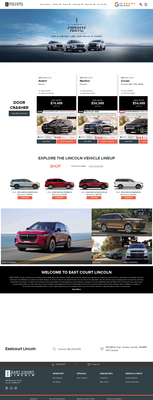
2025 (14, 192)
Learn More (46, 141)
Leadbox (118, 399)
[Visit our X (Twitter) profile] (11, 388)
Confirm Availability (66, 141)
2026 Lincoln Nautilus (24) (96, 192)
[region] (76, 35)
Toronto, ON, (9, 383)
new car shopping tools (119, 280)
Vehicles (55, 4)
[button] (76, 35)
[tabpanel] (25, 185)
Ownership (76, 4)
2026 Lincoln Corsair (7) (62, 192)
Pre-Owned (57, 382)
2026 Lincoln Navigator (131, 192)
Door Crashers (45, 4)
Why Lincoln (104, 382)
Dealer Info (89, 4)
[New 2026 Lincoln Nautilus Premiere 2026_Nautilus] (97, 124)
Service (65, 4)
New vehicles (57, 378)
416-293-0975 (74, 349)
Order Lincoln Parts (132, 382)
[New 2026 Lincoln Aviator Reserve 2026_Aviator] (56, 124)
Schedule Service (132, 378)
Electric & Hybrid (78, 166)
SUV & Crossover (96, 166)
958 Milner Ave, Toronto (13, 380)
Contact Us (104, 378)
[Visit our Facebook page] (6, 388)
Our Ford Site (102, 4)
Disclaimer (33, 399)
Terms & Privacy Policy (57, 399)
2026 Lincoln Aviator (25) (27, 192)
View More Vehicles (19, 113)
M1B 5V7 (17, 383)
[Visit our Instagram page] (15, 388)
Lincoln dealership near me (102, 282)
